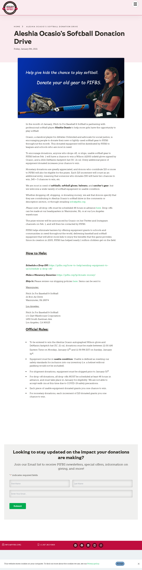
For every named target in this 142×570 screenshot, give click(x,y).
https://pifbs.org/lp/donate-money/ (76, 275)
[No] (138, 563)
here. (76, 281)
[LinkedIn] (88, 545)
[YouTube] (94, 545)
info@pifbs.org (77, 201)
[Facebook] (81, 545)
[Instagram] (101, 545)
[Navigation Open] (135, 4)
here (98, 208)
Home (17, 26)
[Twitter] (75, 545)
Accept (120, 563)
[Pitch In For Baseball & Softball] (10, 8)
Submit (18, 506)
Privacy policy (93, 564)
